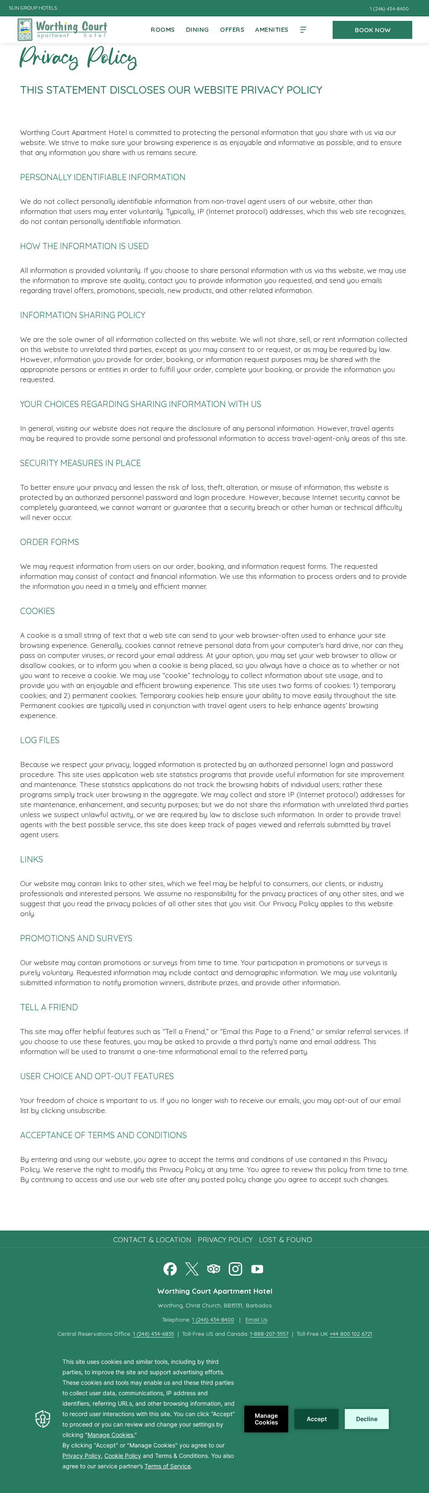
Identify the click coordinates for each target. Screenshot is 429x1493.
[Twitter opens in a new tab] (192, 1267)
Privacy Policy (225, 1239)
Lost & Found (285, 1239)
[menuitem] (163, 29)
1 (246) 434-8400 (213, 1319)
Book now (372, 30)
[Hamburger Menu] (303, 29)
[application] (214, 1419)
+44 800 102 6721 (351, 1333)
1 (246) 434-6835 (153, 1333)
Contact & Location (152, 1239)
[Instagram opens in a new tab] (235, 1267)
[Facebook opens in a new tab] (170, 1267)
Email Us (256, 1319)
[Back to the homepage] (62, 29)
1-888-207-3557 (269, 1333)
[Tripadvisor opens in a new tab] (213, 1267)
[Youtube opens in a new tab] (257, 1267)
